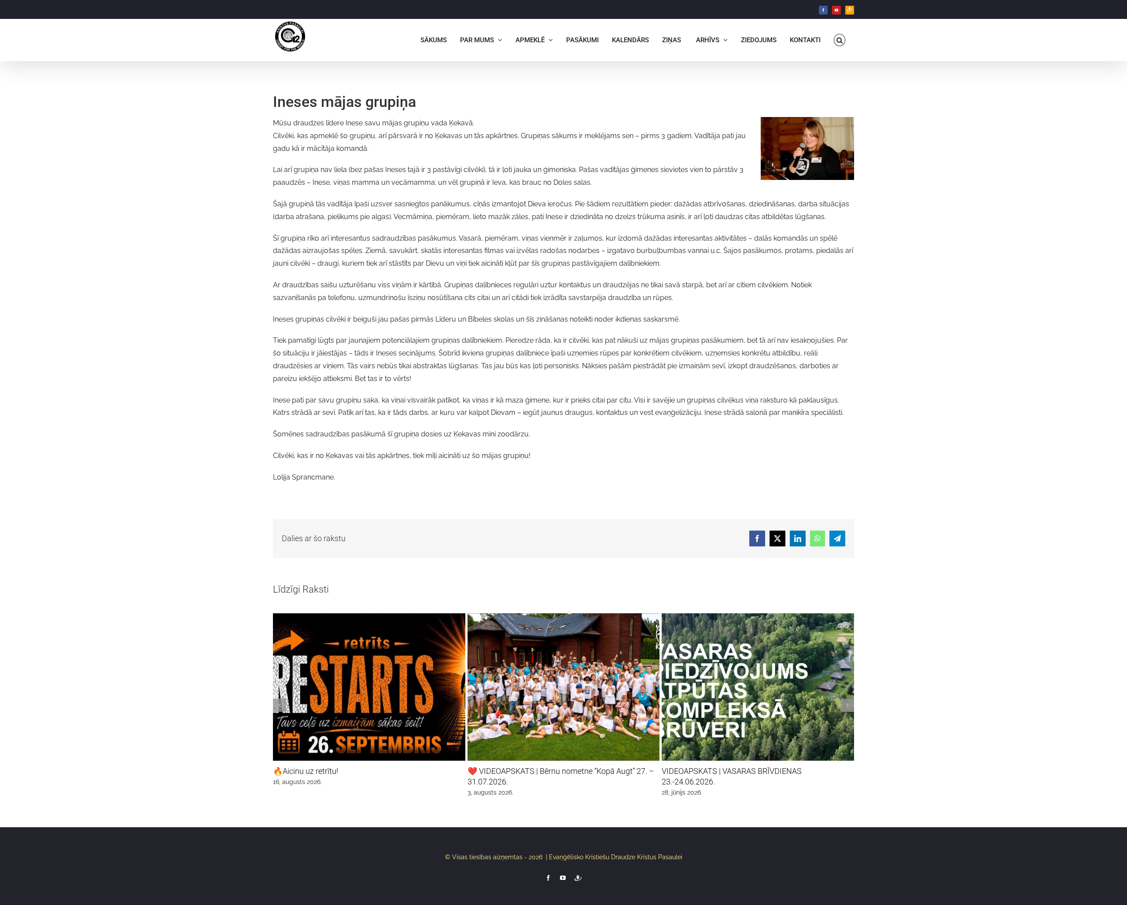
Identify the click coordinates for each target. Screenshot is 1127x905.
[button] (840, 40)
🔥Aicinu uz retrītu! (305, 771)
